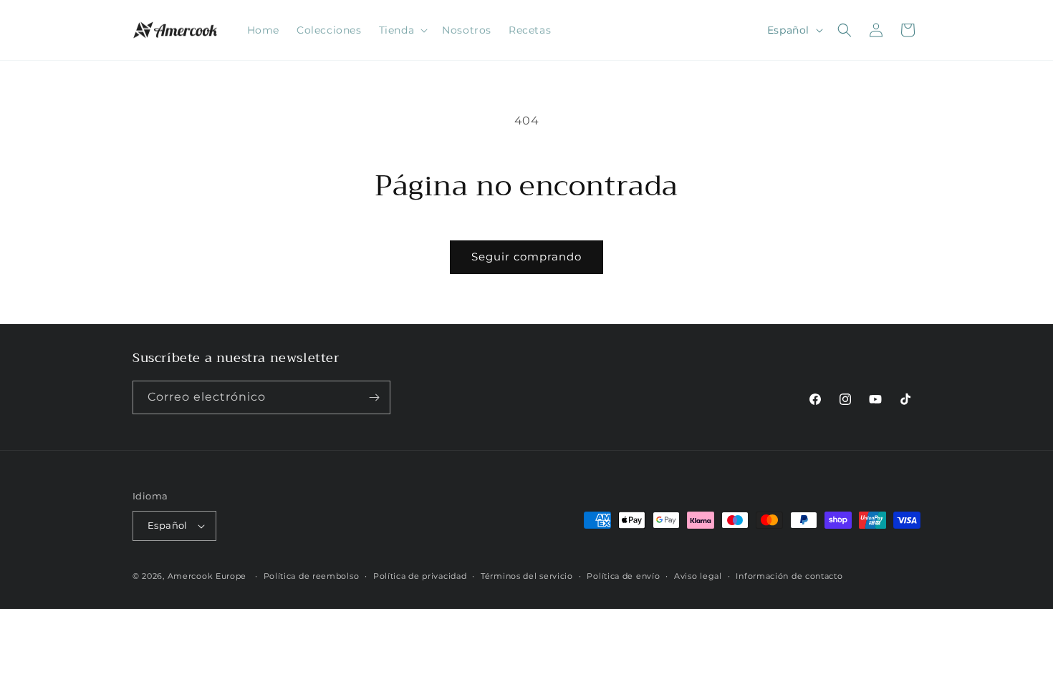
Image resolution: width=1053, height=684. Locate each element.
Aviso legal (698, 576)
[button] (402, 30)
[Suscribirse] (374, 397)
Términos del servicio (527, 576)
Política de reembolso (312, 576)
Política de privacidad (419, 576)
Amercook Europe (207, 576)
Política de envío (623, 576)
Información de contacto (789, 576)
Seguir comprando (526, 256)
